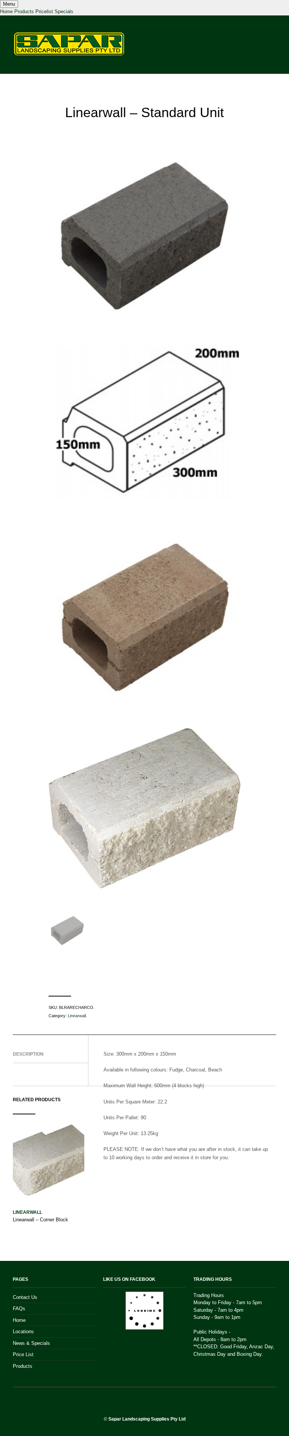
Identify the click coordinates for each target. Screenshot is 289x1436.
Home (6, 11)
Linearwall (77, 1015)
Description (28, 1054)
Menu (9, 4)
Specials (64, 11)
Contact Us (25, 1297)
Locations (23, 1331)
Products (24, 11)
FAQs (19, 1308)
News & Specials (31, 1343)
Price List (23, 1354)
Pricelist (44, 11)
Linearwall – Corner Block (40, 1219)
